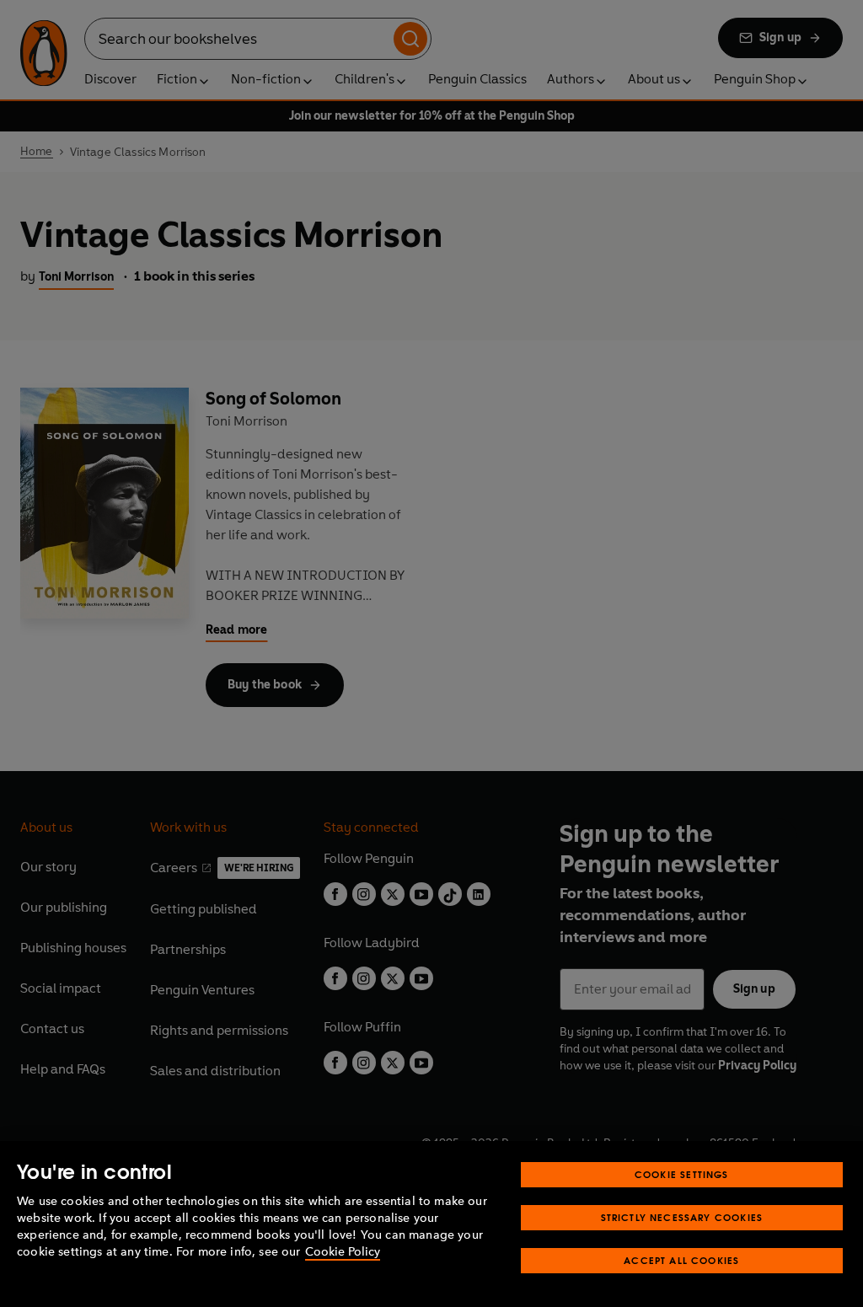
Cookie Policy (342, 1252)
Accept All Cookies (681, 1260)
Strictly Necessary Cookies (682, 1217)
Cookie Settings (682, 1174)
